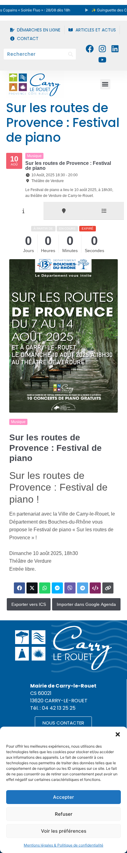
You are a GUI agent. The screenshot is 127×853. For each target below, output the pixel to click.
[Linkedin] (115, 48)
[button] (118, 734)
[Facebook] (89, 48)
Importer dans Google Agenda (86, 604)
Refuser (63, 814)
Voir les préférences (63, 831)
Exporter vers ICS (28, 604)
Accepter (63, 797)
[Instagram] (102, 48)
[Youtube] (102, 59)
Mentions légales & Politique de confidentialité (63, 845)
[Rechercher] (70, 54)
